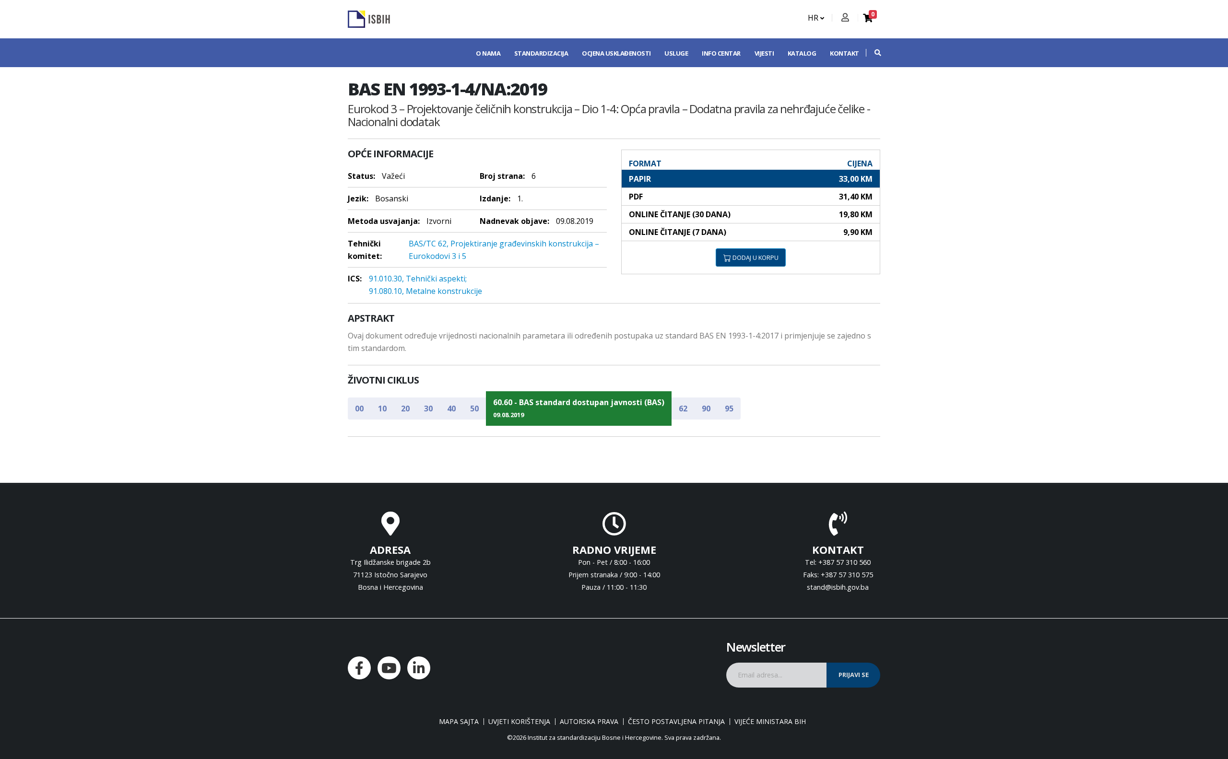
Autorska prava (589, 721)
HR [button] (814, 17)
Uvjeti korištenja (519, 721)
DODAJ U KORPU (755, 257)
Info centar (721, 53)
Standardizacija (541, 53)
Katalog (802, 53)
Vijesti (764, 53)
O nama (488, 53)
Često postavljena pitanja (676, 721)
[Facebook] (359, 667)
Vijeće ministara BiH (770, 721)
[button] (873, 53)
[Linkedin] (418, 667)
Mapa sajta (459, 721)
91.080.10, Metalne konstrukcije (425, 291)
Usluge (676, 53)
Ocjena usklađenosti (616, 53)
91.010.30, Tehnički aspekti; (418, 278)
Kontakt (844, 53)
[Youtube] (389, 667)
